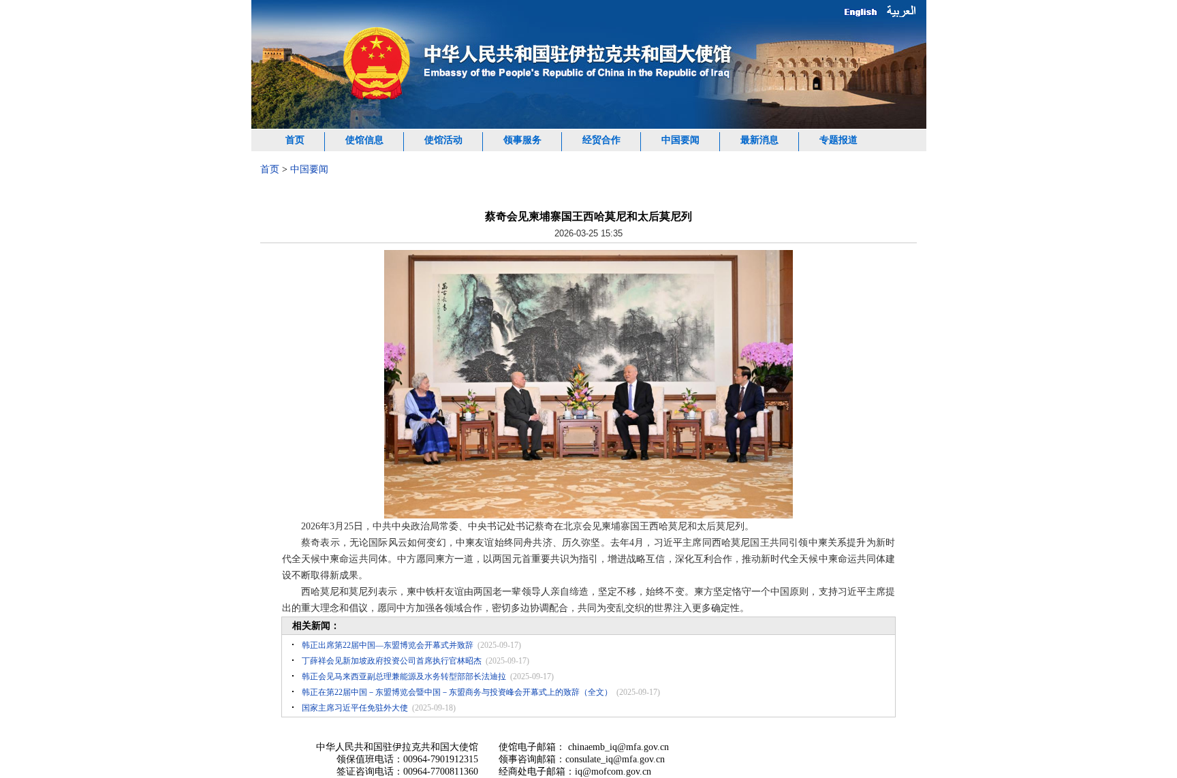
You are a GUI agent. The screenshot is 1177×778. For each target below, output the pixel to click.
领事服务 (522, 140)
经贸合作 (601, 140)
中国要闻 (680, 140)
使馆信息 (364, 140)
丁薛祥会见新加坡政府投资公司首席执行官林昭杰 (392, 661)
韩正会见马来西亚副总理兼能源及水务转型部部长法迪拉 (404, 676)
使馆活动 (443, 140)
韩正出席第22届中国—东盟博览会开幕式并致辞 (387, 645)
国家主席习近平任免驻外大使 (355, 708)
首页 (294, 140)
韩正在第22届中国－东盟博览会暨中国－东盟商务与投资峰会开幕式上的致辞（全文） (457, 692)
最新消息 (759, 140)
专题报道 (838, 140)
